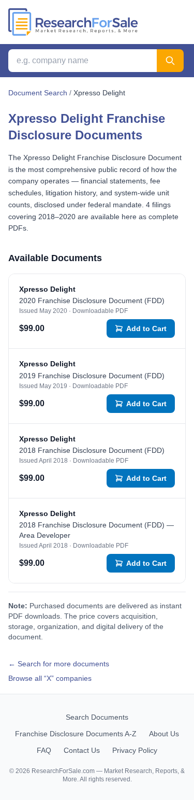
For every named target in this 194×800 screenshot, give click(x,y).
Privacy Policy (134, 750)
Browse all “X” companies (50, 678)
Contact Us (82, 750)
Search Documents (97, 717)
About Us (164, 734)
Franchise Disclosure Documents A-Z (76, 734)
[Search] (170, 60)
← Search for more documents (58, 664)
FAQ (44, 750)
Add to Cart (146, 328)
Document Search (37, 93)
